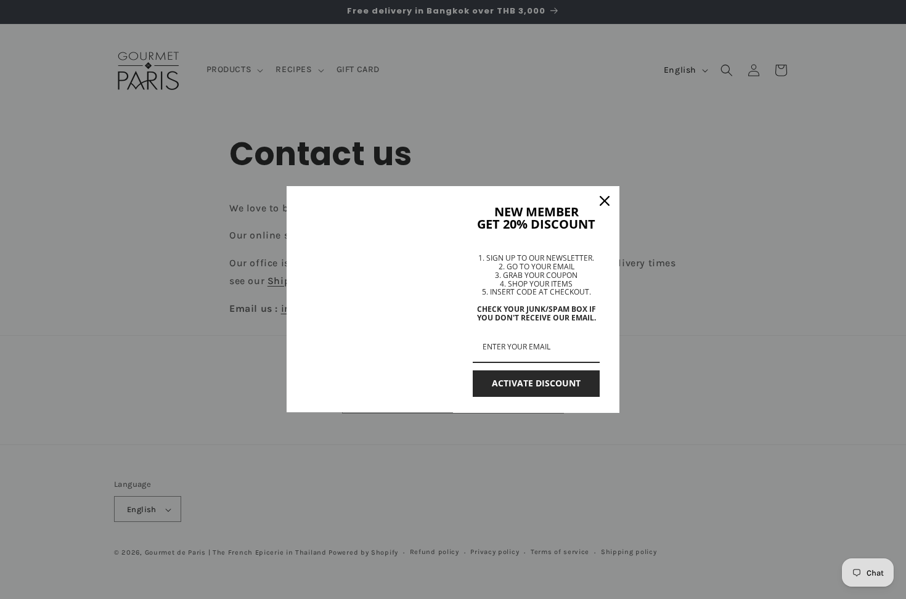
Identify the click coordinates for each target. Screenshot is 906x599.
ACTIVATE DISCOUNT (536, 383)
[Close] (604, 201)
